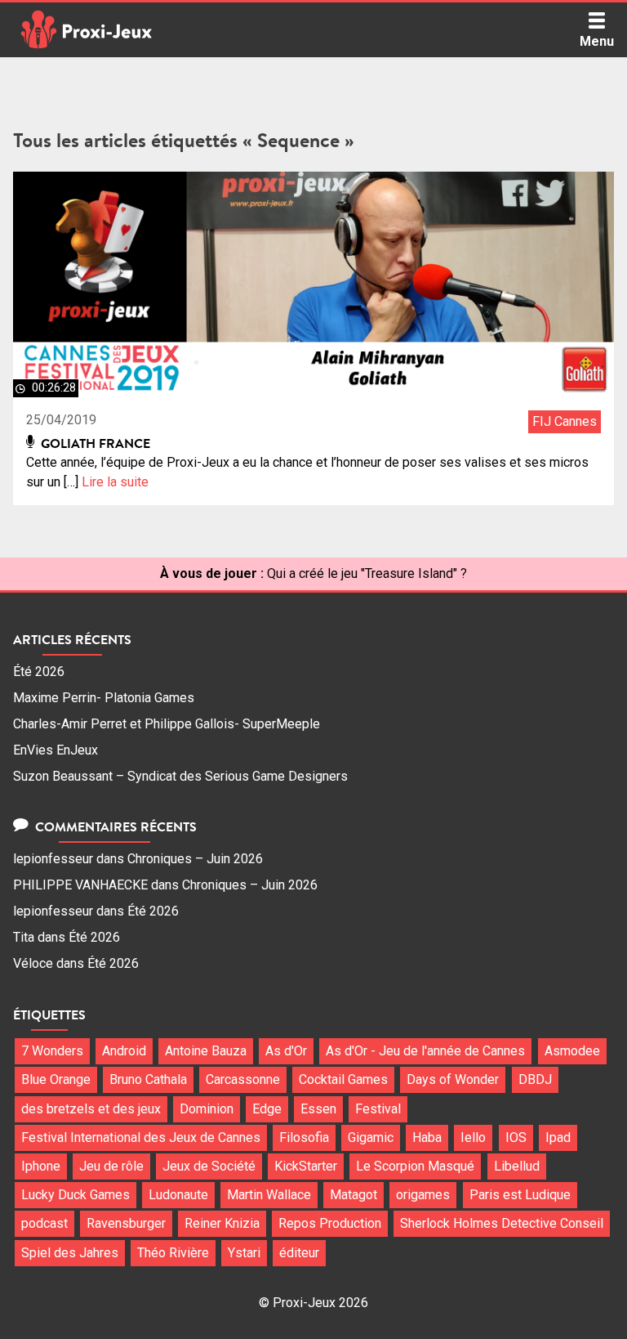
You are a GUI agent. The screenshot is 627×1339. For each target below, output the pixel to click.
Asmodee (572, 1051)
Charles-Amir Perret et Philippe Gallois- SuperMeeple (166, 724)
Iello (473, 1137)
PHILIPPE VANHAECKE (80, 885)
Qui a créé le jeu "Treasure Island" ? (367, 573)
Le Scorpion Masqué (415, 1166)
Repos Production (329, 1223)
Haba (427, 1137)
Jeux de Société (209, 1166)
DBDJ (535, 1079)
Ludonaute (178, 1194)
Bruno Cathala (148, 1079)
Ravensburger (126, 1223)
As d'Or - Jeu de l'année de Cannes (425, 1051)
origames (423, 1194)
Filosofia (304, 1137)
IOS (516, 1137)
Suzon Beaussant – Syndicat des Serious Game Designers (180, 776)
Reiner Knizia (222, 1223)
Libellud (517, 1166)
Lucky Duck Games (75, 1194)
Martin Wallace (269, 1194)
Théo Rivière (173, 1253)
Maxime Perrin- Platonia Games (103, 697)
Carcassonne (243, 1079)
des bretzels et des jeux (91, 1109)
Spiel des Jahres (69, 1253)
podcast (44, 1223)
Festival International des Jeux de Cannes (140, 1137)
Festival (378, 1109)
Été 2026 (38, 671)
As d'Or (286, 1051)
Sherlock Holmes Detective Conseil (501, 1223)
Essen (318, 1109)
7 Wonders (52, 1051)
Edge (267, 1109)
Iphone (40, 1166)
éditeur (299, 1253)
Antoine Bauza (206, 1051)
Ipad (558, 1137)
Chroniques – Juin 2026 (195, 859)
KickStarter (305, 1166)
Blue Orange (56, 1079)
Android (124, 1051)
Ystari (244, 1253)
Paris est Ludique (520, 1194)
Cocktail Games (343, 1079)
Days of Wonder (453, 1079)
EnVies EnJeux (55, 750)
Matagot (353, 1194)
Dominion (206, 1109)
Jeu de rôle (111, 1166)
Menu (597, 41)
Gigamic (371, 1137)
